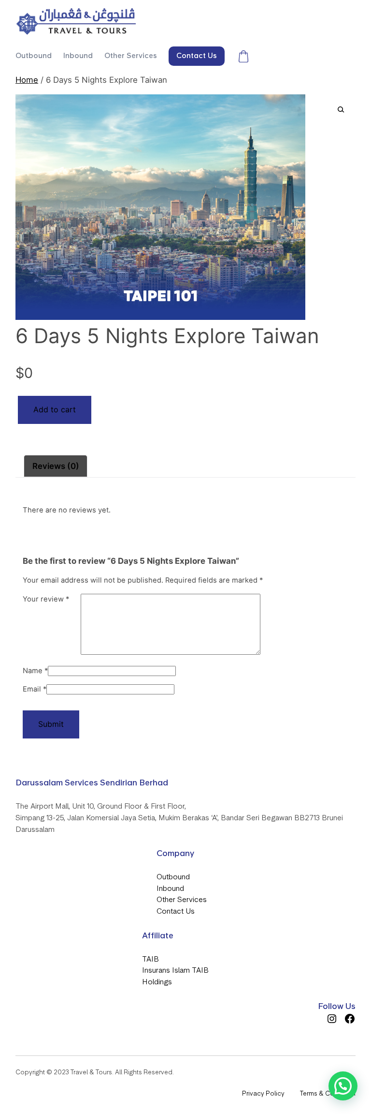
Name (35, 670)
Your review (46, 599)
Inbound (170, 888)
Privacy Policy (263, 1093)
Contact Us (176, 911)
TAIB (150, 959)
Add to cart (54, 409)
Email (34, 689)
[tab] (56, 466)
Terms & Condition (328, 1093)
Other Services (182, 899)
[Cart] (243, 56)
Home (26, 80)
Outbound (173, 877)
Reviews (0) (55, 466)
